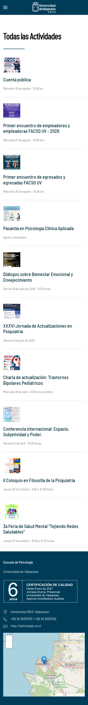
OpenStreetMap (75, 694)
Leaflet (59, 694)
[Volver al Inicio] (44, 7)
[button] (5, 7)
